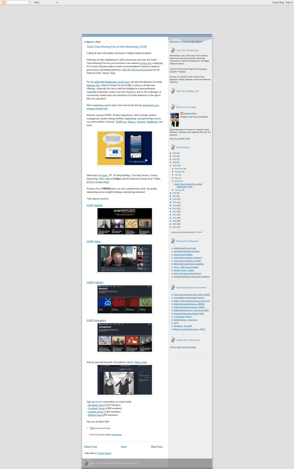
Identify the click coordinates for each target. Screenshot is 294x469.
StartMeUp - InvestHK (183, 326)
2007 (175, 227)
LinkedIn (173, 71)
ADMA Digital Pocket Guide (185, 248)
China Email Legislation (183, 255)
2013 (175, 208)
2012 (175, 212)
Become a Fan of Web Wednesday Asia (182, 232)
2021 (175, 159)
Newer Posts (90, 446)
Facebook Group (96, 408)
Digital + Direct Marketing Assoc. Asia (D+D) (192, 301)
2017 (175, 196)
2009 (175, 221)
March (178, 181)
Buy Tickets (197, 41)
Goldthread (152, 122)
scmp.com (145, 63)
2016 (175, 199)
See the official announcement (138, 70)
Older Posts (157, 446)
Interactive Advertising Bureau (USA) (189, 313)
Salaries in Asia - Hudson (184, 270)
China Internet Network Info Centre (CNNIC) (192, 295)
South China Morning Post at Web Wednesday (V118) (117, 46)
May (177, 178)
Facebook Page (96, 405)
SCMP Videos (94, 241)
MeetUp (182, 71)
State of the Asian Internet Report (187, 273)
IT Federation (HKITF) (183, 317)
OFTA (176, 323)
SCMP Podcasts (95, 282)
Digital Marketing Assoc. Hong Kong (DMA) (191, 310)
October (178, 172)
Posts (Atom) (104, 453)
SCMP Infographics (96, 320)
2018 (175, 193)
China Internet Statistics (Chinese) (188, 258)
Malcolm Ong (93, 85)
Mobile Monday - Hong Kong (185, 320)
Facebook (203, 69)
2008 (175, 224)
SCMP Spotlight (95, 205)
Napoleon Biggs (190, 113)
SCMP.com (121, 122)
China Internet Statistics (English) (187, 261)
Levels (104, 175)
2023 (175, 156)
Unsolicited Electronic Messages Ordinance (192, 277)
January (178, 190)
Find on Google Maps (98, 182)
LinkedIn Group (95, 412)
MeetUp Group (95, 415)
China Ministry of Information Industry (189, 298)
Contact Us (185, 41)
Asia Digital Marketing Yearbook (187, 251)
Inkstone (141, 122)
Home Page (174, 41)
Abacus (131, 122)
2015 (175, 202)
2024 (175, 153)
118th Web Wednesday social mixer (111, 82)
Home (124, 446)
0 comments (116, 435)
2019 (175, 166)
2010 (175, 218)
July (177, 175)
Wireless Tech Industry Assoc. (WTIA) (189, 329)
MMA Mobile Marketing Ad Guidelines (189, 264)
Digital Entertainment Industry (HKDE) (189, 307)
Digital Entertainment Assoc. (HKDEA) (189, 304)
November (179, 169)
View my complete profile (180, 138)
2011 (175, 215)
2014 (175, 205)
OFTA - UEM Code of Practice (186, 267)
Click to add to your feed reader (183, 347)
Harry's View (141, 362)
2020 (175, 162)
